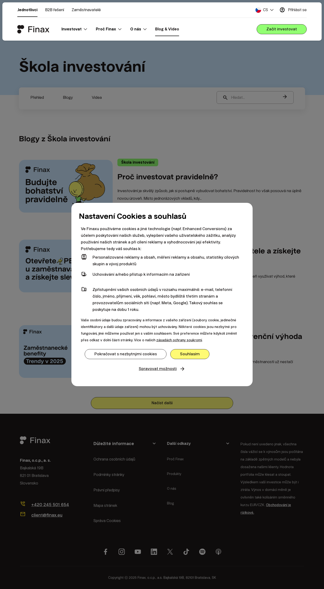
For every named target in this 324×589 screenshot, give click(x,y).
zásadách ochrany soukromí (179, 340)
